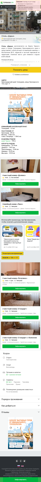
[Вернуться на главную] (6, 2)
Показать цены (20, 70)
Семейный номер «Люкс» (12, 204)
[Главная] (1, 7)
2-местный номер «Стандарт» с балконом (19, 338)
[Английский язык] (22, 466)
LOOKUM (29, 234)
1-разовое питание (14, 375)
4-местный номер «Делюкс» (14, 175)
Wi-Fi (10, 382)
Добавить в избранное (22, 74)
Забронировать (20, 184)
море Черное (5, 141)
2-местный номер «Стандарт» (14, 309)
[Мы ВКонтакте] (17, 461)
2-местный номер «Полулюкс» (14, 278)
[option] (20, 21)
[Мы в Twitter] (24, 461)
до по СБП (10, 258)
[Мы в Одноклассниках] (20, 461)
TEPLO (6, 234)
